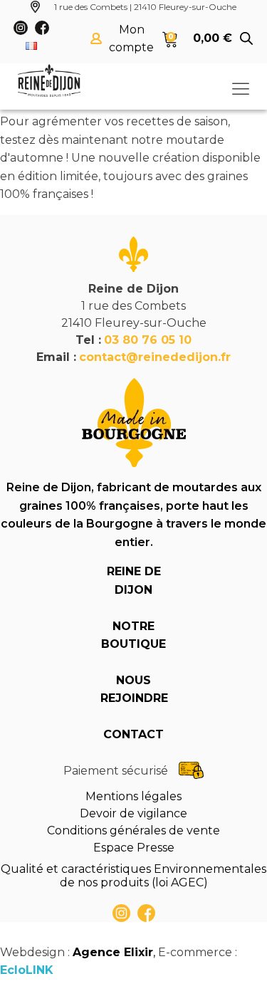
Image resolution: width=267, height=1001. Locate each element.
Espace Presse (133, 847)
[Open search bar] (246, 38)
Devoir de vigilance (133, 813)
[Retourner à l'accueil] (49, 80)
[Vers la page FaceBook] (146, 913)
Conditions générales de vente (133, 830)
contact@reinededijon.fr (155, 357)
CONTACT (133, 734)
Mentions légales (133, 796)
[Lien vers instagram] (121, 913)
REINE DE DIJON (134, 581)
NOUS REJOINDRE (133, 690)
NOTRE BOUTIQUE (133, 635)
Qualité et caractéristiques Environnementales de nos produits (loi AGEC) (133, 875)
